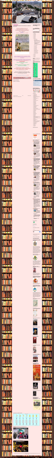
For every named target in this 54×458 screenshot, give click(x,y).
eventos (18, 78)
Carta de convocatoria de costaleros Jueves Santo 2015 (38, 193)
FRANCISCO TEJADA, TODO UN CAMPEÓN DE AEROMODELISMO (37, 209)
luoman (37, 453)
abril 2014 (35, 46)
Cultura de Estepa (35, 100)
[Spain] (39, 90)
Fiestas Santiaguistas (36, 105)
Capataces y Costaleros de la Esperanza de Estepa (37, 191)
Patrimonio (35, 113)
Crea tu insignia (34, 226)
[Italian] (38, 91)
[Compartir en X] (26, 77)
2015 (34, 54)
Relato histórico (35, 119)
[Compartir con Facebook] (27, 77)
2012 (34, 36)
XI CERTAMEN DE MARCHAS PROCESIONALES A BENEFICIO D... (37, 43)
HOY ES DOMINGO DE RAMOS (37, 161)
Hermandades (20, 78)
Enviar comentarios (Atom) (18, 96)
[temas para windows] (37, 90)
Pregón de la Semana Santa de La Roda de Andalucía (37, 116)
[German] (33, 90)
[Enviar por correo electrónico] (25, 77)
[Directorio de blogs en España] (36, 236)
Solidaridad (23, 78)
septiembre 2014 (36, 50)
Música (34, 111)
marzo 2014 (35, 45)
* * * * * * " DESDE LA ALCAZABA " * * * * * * (27, 3)
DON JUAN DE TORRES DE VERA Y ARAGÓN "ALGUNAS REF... (37, 41)
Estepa (34, 102)
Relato (34, 118)
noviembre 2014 (36, 52)
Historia (34, 107)
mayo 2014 (35, 47)
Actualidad (16, 78)
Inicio (22, 95)
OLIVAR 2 (37, 168)
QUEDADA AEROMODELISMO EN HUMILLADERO (38, 210)
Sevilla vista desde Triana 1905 (36, 204)
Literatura (34, 110)
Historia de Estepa (35, 108)
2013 (34, 37)
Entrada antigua (29, 95)
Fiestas (34, 104)
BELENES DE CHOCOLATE (36, 96)
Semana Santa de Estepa (36, 121)
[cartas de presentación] (35, 91)
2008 (34, 33)
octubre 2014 (35, 51)
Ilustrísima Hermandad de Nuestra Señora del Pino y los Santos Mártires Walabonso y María (37, 183)
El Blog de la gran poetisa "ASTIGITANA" (36, 218)
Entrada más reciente (15, 95)
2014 (34, 38)
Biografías (35, 97)
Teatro (34, 124)
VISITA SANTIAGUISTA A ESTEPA (37, 44)
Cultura (34, 99)
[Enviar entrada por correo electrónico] (24, 77)
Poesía (34, 114)
